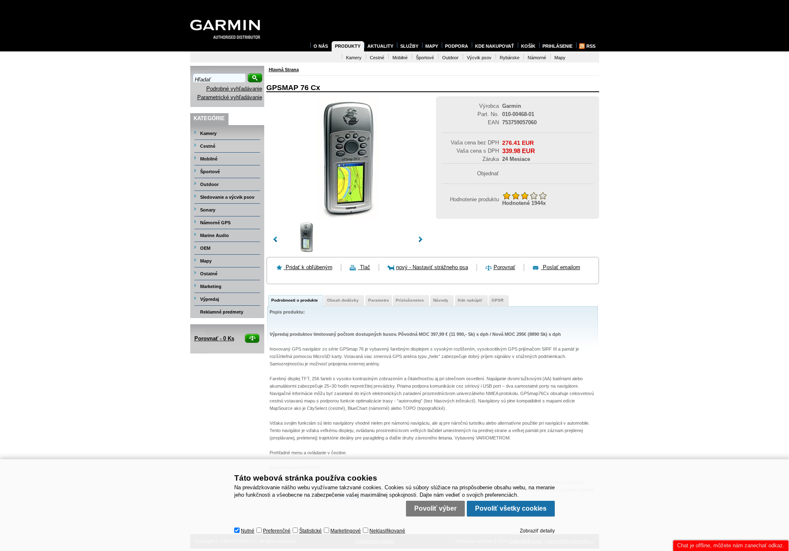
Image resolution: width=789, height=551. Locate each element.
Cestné (207, 146)
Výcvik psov (479, 57)
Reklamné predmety (221, 311)
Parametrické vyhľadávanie (229, 97)
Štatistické (310, 531)
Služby (409, 46)
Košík (528, 46)
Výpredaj (209, 299)
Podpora (456, 46)
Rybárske (509, 57)
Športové (210, 171)
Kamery (208, 133)
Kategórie (209, 118)
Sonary (207, 209)
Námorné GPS (215, 222)
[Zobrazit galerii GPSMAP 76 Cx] (347, 218)
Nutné (247, 531)
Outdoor (209, 184)
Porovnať (504, 267)
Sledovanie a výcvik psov (227, 197)
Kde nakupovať (494, 46)
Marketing (210, 286)
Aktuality (380, 46)
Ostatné (208, 273)
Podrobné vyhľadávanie (234, 89)
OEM (205, 248)
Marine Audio (214, 235)
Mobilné (208, 158)
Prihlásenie (557, 46)
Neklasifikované (387, 531)
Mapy (206, 260)
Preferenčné (277, 531)
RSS (590, 46)
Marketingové (345, 531)
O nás (321, 46)
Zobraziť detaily (537, 531)
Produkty (347, 46)
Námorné (537, 57)
